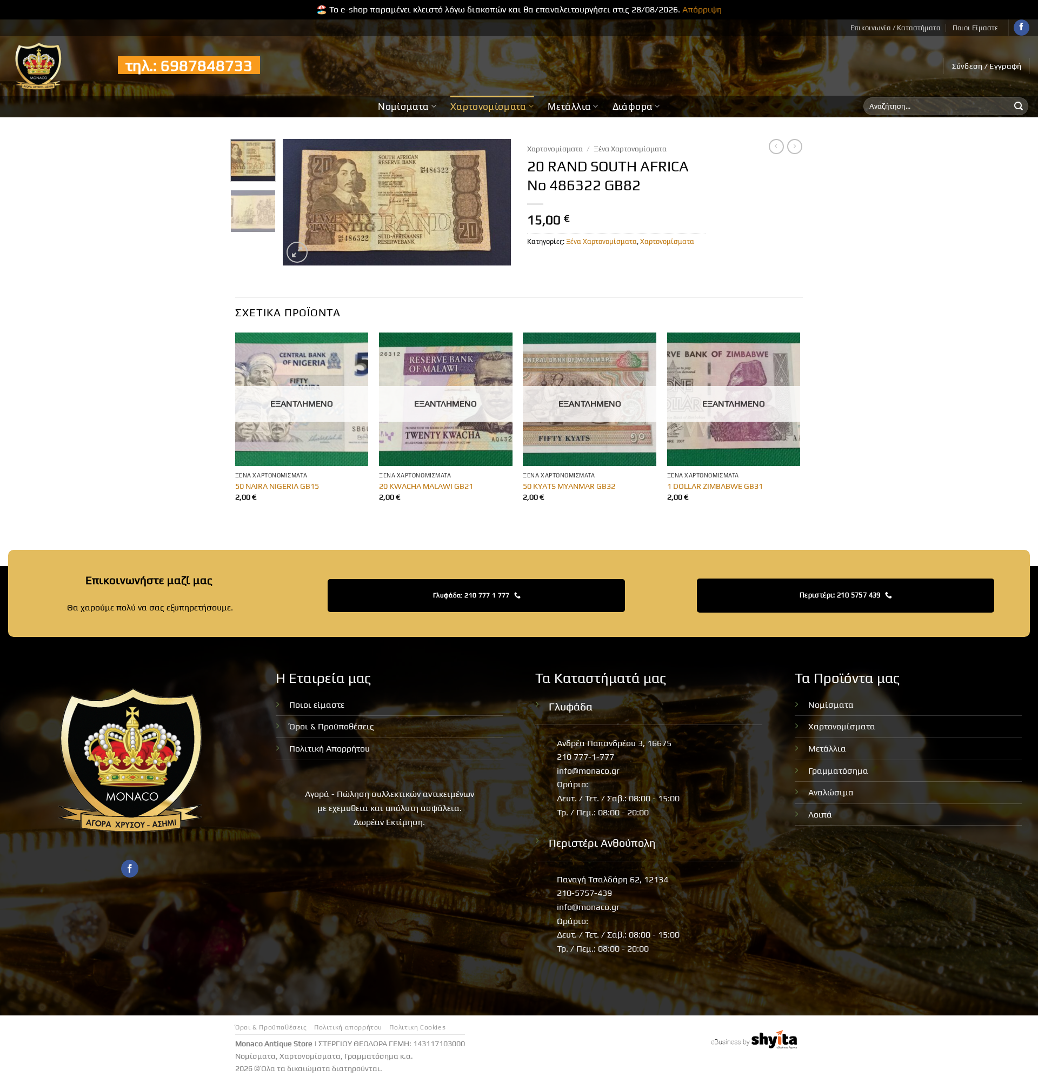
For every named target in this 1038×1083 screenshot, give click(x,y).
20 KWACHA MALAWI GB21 (426, 486)
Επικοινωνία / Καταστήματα (895, 28)
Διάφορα (633, 106)
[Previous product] (794, 146)
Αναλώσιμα (831, 792)
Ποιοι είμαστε (316, 705)
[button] (987, 66)
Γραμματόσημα (838, 771)
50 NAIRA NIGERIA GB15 (277, 486)
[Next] (493, 202)
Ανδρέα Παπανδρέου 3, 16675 (614, 743)
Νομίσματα (403, 106)
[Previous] (301, 202)
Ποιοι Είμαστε (975, 28)
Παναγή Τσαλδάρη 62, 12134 (612, 879)
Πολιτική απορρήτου (348, 1027)
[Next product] (776, 146)
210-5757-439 (584, 893)
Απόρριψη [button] (702, 9)
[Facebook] (1021, 27)
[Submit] (1018, 106)
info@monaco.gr (588, 771)
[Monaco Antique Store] (55, 66)
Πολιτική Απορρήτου (329, 748)
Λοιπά (820, 814)
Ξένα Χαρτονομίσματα (630, 148)
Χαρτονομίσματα (488, 106)
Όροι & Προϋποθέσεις (331, 726)
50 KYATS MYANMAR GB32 (569, 486)
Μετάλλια (569, 106)
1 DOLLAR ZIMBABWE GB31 (715, 486)
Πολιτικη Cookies (417, 1027)
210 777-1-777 (585, 757)
